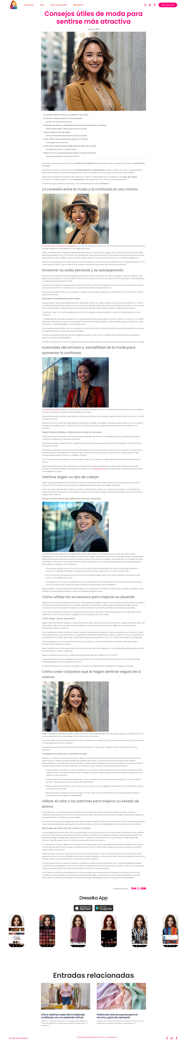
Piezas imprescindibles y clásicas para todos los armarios (66, 129)
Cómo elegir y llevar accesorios (57, 143)
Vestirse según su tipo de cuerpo (57, 132)
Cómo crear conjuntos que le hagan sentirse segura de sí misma (70, 146)
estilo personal (100, 469)
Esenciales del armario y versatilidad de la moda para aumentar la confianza (75, 125)
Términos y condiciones (107, 1037)
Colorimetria (29, 5)
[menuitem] (79, 5)
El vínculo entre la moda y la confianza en (59, 246)
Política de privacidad (86, 1037)
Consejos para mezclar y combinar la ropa (61, 149)
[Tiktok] (150, 5)
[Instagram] (145, 5)
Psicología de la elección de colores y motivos (62, 156)
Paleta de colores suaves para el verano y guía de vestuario (117, 1016)
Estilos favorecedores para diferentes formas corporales (66, 136)
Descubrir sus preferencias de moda (59, 122)
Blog (42, 5)
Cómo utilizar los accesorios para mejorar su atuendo (66, 139)
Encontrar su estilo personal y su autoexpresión (63, 118)
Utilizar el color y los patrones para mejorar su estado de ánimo (70, 153)
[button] (132, 888)
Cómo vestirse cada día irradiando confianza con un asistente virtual (63, 1016)
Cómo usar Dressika (58, 5)
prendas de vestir (52, 409)
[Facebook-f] (154, 5)
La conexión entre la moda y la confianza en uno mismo (66, 115)
